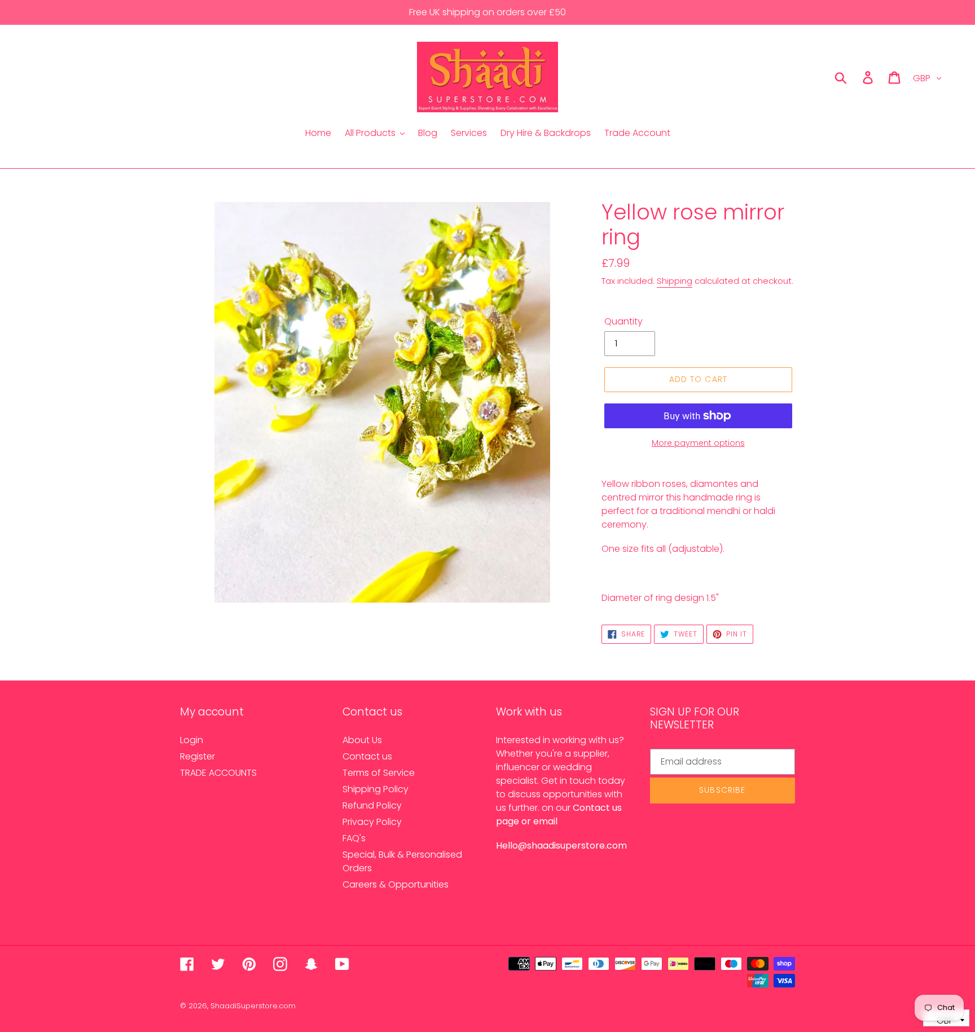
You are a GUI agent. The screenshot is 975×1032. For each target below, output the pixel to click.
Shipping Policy (375, 789)
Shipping (674, 281)
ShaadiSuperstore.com (253, 1005)
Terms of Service (378, 772)
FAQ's (354, 838)
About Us (362, 740)
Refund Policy (372, 805)
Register (197, 756)
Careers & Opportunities (395, 884)
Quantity (623, 321)
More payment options (698, 443)
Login (191, 740)
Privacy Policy (372, 821)
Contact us (367, 756)
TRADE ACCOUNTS (218, 772)
